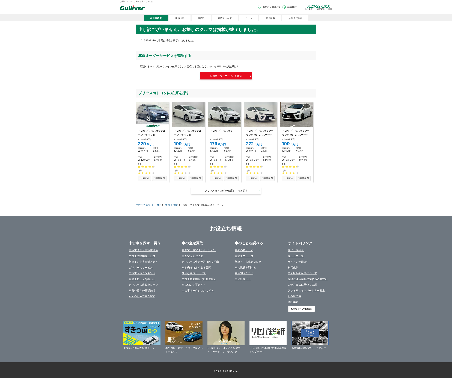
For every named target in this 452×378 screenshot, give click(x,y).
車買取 (201, 18)
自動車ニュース (244, 256)
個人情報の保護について (302, 273)
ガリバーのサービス (141, 267)
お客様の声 (294, 296)
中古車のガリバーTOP (148, 205)
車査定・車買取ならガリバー (199, 250)
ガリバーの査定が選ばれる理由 (200, 261)
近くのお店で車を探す (142, 296)
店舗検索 (179, 18)
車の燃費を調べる (245, 267)
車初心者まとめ (244, 250)
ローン (248, 18)
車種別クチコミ (244, 273)
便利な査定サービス (194, 273)
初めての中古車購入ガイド (145, 261)
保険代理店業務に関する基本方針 (308, 279)
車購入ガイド (225, 18)
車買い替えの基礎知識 (142, 290)
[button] (226, 76)
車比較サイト (243, 279)
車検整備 (270, 18)
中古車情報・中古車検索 (143, 250)
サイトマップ (296, 256)
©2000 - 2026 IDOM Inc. (226, 371)
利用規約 (293, 267)
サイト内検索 (296, 250)
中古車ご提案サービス (142, 256)
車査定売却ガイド (192, 256)
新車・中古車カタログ (248, 261)
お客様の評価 (295, 18)
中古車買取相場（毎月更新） (199, 279)
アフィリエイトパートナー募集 (306, 290)
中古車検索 (156, 18)
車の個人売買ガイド (194, 284)
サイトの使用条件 (298, 261)
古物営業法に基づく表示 (302, 284)
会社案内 (293, 302)
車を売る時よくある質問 (196, 267)
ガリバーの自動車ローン (143, 284)
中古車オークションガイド (198, 290)
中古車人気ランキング (142, 273)
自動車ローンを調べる (142, 279)
